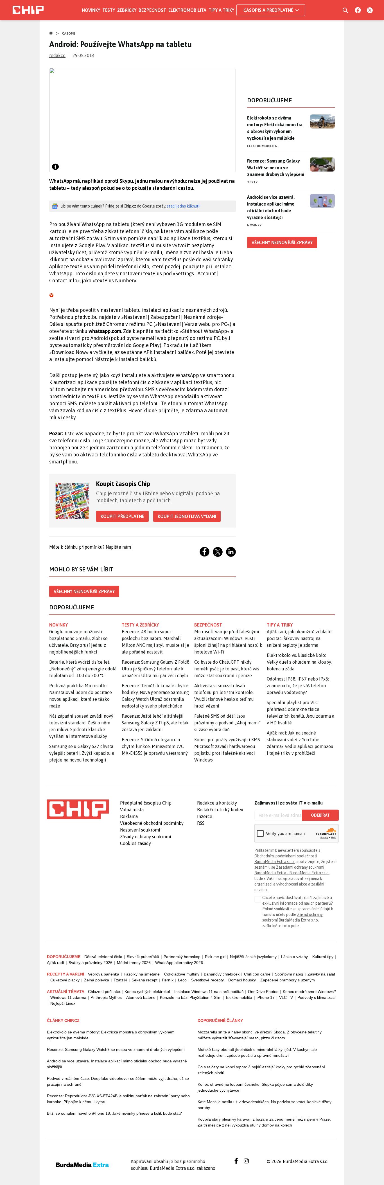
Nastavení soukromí (140, 829)
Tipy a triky (221, 10)
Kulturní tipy (322, 956)
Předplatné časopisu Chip (145, 802)
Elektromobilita (187, 10)
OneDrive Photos (263, 991)
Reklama (129, 816)
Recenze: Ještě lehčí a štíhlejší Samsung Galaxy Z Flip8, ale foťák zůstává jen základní (155, 722)
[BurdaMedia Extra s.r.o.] (78, 809)
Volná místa (132, 809)
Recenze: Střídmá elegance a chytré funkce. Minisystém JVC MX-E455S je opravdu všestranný (155, 746)
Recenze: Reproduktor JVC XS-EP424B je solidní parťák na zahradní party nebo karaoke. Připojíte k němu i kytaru (118, 1099)
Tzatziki (120, 980)
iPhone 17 (266, 997)
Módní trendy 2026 (134, 962)
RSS (200, 823)
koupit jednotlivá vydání (187, 516)
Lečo (182, 980)
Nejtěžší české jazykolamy (253, 956)
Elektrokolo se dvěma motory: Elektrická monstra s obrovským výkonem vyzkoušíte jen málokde (274, 128)
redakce (57, 55)
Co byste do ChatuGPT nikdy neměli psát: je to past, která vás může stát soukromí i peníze (226, 668)
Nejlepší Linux (62, 1003)
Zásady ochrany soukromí (145, 836)
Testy (108, 10)
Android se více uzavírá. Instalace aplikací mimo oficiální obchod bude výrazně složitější (271, 207)
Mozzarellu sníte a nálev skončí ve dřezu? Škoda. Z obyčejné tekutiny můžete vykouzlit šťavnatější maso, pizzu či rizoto (260, 1035)
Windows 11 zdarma (68, 997)
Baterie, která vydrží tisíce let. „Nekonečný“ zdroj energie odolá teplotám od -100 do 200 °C (82, 668)
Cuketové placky (65, 980)
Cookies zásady (135, 843)
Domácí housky (242, 980)
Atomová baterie (140, 997)
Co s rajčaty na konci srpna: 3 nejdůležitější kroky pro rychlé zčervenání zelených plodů (261, 1070)
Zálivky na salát (321, 974)
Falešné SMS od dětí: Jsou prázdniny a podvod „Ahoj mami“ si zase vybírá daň (227, 722)
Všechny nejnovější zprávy (84, 591)
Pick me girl (215, 956)
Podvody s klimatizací (316, 997)
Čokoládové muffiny (181, 974)
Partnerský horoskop (182, 956)
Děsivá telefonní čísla (103, 956)
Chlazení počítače (104, 991)
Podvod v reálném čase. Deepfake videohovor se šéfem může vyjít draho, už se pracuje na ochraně (118, 1081)
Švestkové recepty (207, 980)
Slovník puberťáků (143, 956)
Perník (167, 980)
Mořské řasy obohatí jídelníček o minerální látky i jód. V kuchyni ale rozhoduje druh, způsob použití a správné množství (257, 1052)
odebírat (320, 815)
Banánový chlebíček (222, 974)
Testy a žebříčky (140, 624)
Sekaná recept (144, 980)
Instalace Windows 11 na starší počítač (208, 991)
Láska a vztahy (294, 956)
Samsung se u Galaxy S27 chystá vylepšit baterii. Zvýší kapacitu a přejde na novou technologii (81, 753)
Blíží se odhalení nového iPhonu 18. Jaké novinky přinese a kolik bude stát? (114, 1113)
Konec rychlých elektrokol (147, 991)
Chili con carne (257, 974)
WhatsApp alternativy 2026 (179, 962)
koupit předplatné (122, 516)
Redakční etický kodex (220, 809)
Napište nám (118, 546)
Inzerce (204, 816)
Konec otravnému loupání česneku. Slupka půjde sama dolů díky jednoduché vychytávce (255, 1087)
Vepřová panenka (103, 974)
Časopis (69, 33)
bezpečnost (208, 624)
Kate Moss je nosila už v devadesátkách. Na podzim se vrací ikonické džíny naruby (264, 1105)
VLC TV (286, 997)
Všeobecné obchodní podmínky (152, 823)
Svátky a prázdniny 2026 (90, 962)
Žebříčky (126, 10)
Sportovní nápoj (289, 974)
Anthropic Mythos (106, 997)
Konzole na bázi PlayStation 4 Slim (191, 997)
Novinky (91, 10)
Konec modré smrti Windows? (309, 991)
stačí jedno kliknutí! (183, 206)
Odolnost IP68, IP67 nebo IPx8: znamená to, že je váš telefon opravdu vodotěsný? (298, 685)
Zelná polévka (96, 980)
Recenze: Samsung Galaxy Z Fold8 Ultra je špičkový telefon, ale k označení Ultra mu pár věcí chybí (155, 668)
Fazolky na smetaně (142, 974)
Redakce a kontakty (217, 802)
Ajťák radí (55, 962)
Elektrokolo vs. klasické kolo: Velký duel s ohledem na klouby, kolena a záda (299, 662)
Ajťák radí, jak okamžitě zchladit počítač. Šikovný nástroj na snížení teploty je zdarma (299, 638)
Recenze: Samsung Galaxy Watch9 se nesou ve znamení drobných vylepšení (275, 167)
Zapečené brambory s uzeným (287, 980)
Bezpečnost (152, 10)
